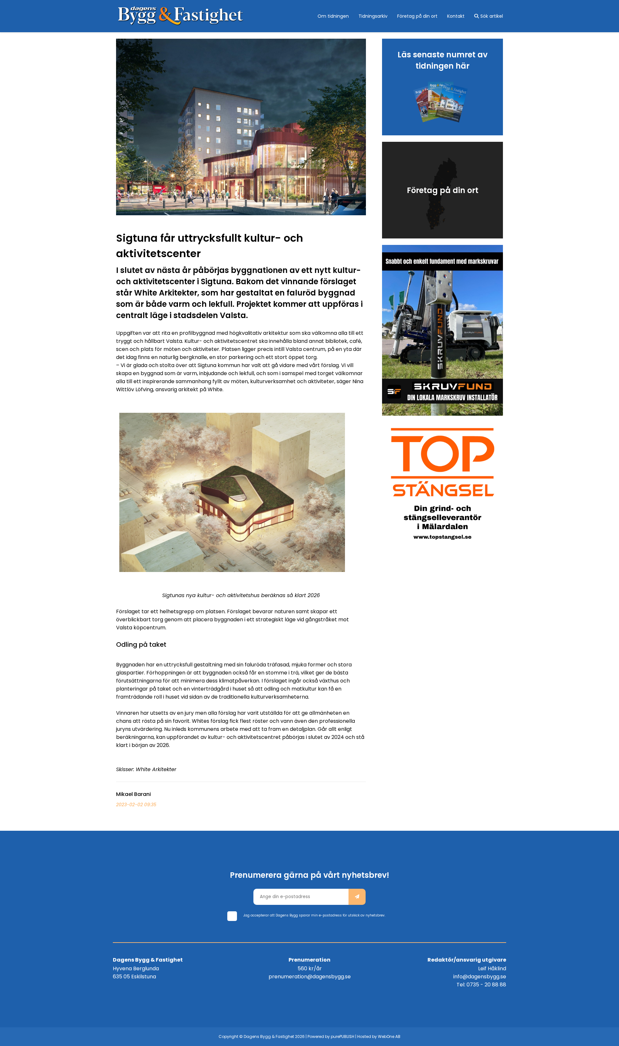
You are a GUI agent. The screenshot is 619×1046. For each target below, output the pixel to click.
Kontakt (456, 16)
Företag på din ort (417, 16)
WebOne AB (389, 1036)
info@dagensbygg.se (479, 976)
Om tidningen (333, 16)
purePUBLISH (342, 1036)
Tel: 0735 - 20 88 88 (481, 984)
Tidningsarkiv (373, 16)
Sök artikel (491, 16)
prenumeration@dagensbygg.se (310, 976)
